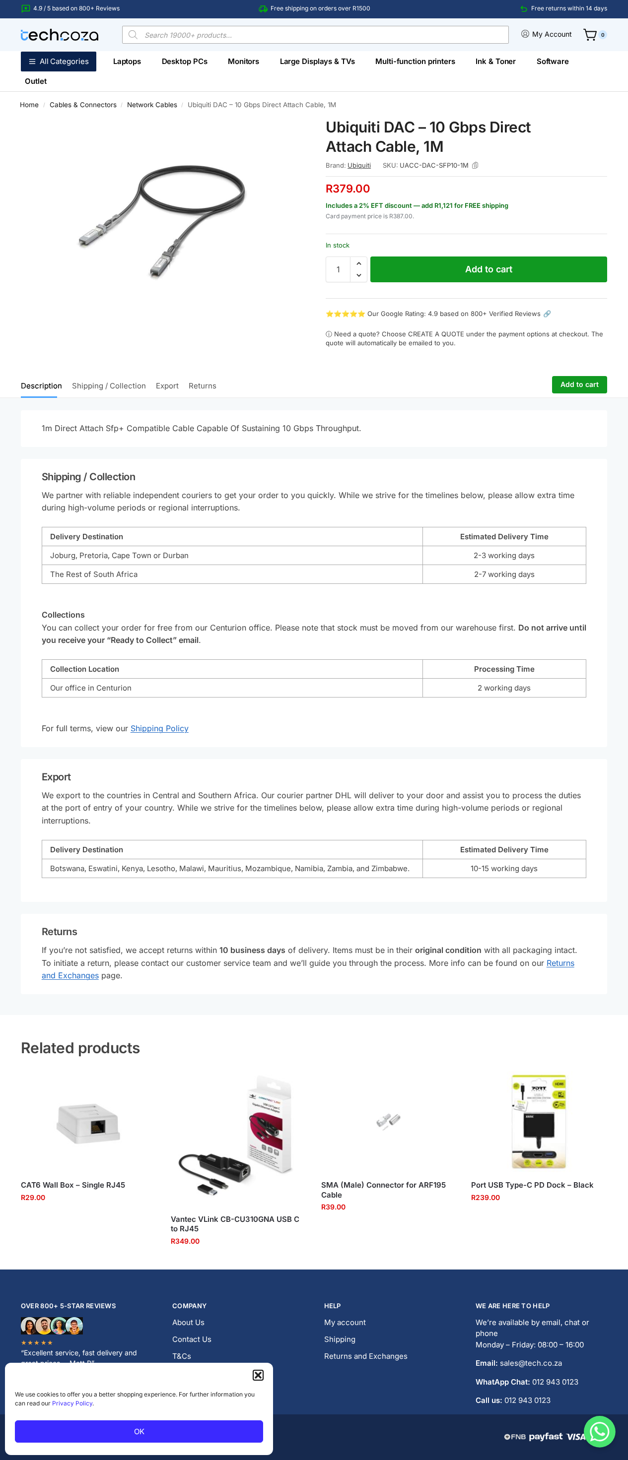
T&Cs (181, 1356)
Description (41, 385)
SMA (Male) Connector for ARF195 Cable (383, 1190)
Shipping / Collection (109, 385)
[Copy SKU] (475, 165)
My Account (552, 34)
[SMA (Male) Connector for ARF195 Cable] (388, 1121)
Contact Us (191, 1339)
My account (345, 1322)
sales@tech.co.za (531, 1363)
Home (29, 105)
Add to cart (488, 269)
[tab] (44, 385)
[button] (258, 1375)
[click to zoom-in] (161, 223)
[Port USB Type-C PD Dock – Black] (538, 1121)
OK (139, 1431)
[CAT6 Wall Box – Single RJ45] (88, 1121)
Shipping (339, 1339)
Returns (202, 385)
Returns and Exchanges (366, 1356)
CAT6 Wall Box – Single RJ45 (73, 1185)
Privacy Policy (72, 1403)
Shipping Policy (160, 728)
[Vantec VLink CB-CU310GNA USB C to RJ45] (238, 1138)
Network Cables (152, 105)
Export (167, 385)
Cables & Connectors (83, 105)
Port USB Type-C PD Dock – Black (532, 1185)
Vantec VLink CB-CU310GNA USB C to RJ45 (235, 1224)
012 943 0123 (555, 1382)
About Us (188, 1322)
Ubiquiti (359, 165)
